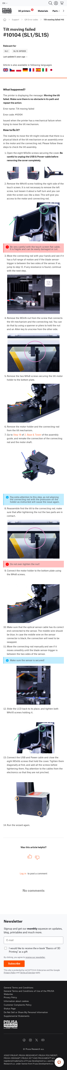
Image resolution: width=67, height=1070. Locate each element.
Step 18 (17, 434)
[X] (36, 1040)
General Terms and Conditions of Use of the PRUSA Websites (29, 992)
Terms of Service (27, 972)
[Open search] (50, 3)
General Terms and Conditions (18, 987)
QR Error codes (31, 19)
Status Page (10, 1008)
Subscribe (14, 963)
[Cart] (62, 3)
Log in (23, 873)
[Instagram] (30, 1040)
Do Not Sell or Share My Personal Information (26, 1012)
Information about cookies (16, 1001)
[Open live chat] (59, 1062)
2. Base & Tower (32, 434)
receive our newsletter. (35, 957)
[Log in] (55, 3)
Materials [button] (43, 10)
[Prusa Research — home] (7, 11)
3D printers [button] (25, 10)
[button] (5, 70)
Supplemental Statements (16, 1016)
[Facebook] (24, 1040)
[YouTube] (42, 1040)
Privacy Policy (10, 972)
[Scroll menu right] (63, 11)
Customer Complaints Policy (17, 1004)
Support (15, 19)
